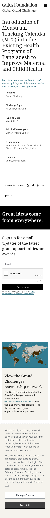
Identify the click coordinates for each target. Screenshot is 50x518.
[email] (43, 185)
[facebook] (33, 185)
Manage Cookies (25, 495)
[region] (25, 471)
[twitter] (28, 185)
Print (9, 195)
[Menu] (45, 5)
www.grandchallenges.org (17, 401)
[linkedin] (38, 185)
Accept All (25, 505)
